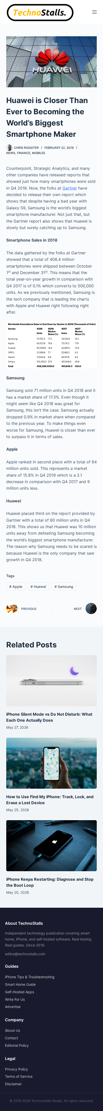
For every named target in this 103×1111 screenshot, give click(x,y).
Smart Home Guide (20, 984)
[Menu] (94, 12)
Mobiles (38, 153)
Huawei (38, 586)
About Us (12, 1030)
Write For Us (15, 999)
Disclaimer (13, 1084)
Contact (11, 1038)
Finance (23, 153)
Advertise (12, 1006)
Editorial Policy (17, 1045)
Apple (15, 586)
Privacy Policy (16, 1069)
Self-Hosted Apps (19, 992)
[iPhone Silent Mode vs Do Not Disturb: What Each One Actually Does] (51, 680)
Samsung (63, 586)
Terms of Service (18, 1076)
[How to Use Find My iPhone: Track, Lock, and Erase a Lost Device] (51, 763)
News (10, 153)
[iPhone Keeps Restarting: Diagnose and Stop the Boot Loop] (51, 845)
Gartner (69, 188)
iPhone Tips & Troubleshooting (29, 977)
